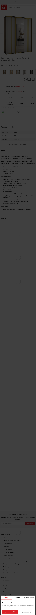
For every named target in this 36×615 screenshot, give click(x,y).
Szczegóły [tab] (17, 597)
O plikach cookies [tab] (29, 597)
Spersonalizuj (25, 612)
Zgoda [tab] (6, 597)
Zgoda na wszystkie (10, 611)
